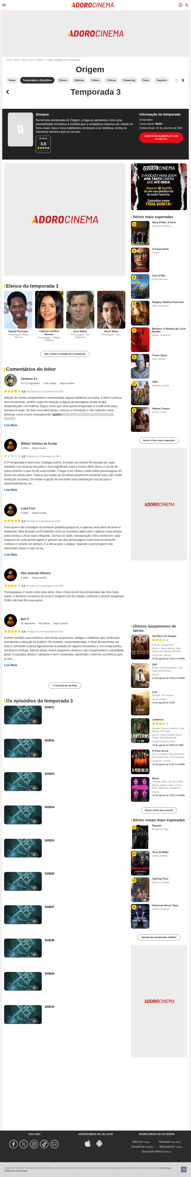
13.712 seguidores (30, 383)
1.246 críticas (50, 383)
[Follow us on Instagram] (34, 1144)
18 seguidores (28, 623)
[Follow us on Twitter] (24, 1144)
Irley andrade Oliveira (36, 573)
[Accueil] (92, 5)
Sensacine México (153, 1151)
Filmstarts (165, 1141)
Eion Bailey (80, 331)
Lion (154, 692)
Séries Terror (28, 60)
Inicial (8, 60)
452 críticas (44, 623)
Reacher (157, 825)
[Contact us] (55, 1144)
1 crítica (25, 448)
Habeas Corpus (161, 408)
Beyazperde (166, 1146)
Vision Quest (159, 355)
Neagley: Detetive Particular (168, 302)
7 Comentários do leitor (64, 685)
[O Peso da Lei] (140, 761)
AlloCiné (137, 1141)
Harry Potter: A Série (164, 222)
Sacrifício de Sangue (164, 636)
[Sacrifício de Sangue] (140, 647)
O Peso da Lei (160, 750)
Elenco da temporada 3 (32, 286)
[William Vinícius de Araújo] (10, 445)
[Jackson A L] (10, 380)
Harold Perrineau (18, 331)
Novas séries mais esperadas (159, 440)
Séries (16, 60)
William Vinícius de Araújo (39, 443)
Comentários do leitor (31, 369)
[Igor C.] (10, 620)
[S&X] (140, 675)
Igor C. (25, 618)
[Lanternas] (140, 730)
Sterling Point (160, 878)
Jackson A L (29, 378)
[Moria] (140, 789)
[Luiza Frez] (10, 510)
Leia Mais (10, 425)
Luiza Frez (28, 508)
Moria (155, 778)
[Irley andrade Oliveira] (10, 574)
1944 (154, 382)
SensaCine (138, 1146)
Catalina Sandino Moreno (49, 333)
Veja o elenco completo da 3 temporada (65, 354)
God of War (158, 275)
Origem (40, 60)
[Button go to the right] (183, 80)
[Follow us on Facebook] (14, 1144)
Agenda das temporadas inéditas (158, 937)
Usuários (43, 138)
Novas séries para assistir (159, 810)
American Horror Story (165, 905)
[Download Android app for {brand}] (101, 1143)
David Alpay (111, 331)
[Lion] (140, 703)
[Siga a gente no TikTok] (45, 1144)
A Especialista (160, 249)
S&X (154, 664)
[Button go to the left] (176, 80)
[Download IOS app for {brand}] (89, 1143)
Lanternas (158, 719)
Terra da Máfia (160, 852)
